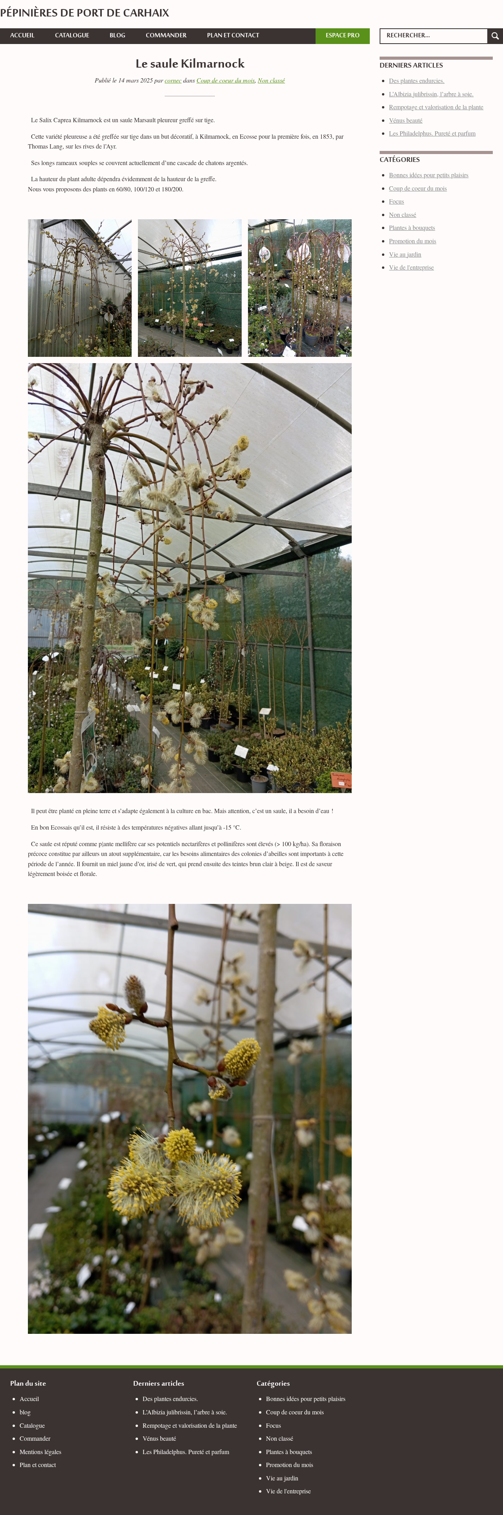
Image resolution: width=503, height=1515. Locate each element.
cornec (173, 80)
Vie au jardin (405, 254)
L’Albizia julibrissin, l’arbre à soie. (431, 94)
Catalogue (72, 36)
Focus (396, 201)
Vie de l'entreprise (411, 267)
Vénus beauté (405, 120)
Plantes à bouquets (412, 227)
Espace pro (343, 36)
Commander (166, 36)
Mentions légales (40, 1451)
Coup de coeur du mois (225, 80)
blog (117, 36)
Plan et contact (233, 36)
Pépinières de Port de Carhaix (84, 14)
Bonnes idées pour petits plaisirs (428, 175)
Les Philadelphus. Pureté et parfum (432, 133)
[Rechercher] (495, 36)
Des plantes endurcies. (416, 80)
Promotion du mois (412, 241)
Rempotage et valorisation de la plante (436, 107)
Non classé (271, 80)
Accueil (22, 36)
